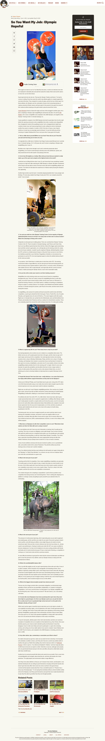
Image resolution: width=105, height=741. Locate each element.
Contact (38, 734)
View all (81, 99)
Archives (66, 734)
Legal (45, 734)
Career (14, 16)
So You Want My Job (26, 708)
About (51, 734)
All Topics (58, 734)
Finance (18, 16)
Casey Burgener (22, 110)
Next (60, 712)
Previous (23, 712)
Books (57, 2)
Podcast (50, 2)
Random (63, 2)
